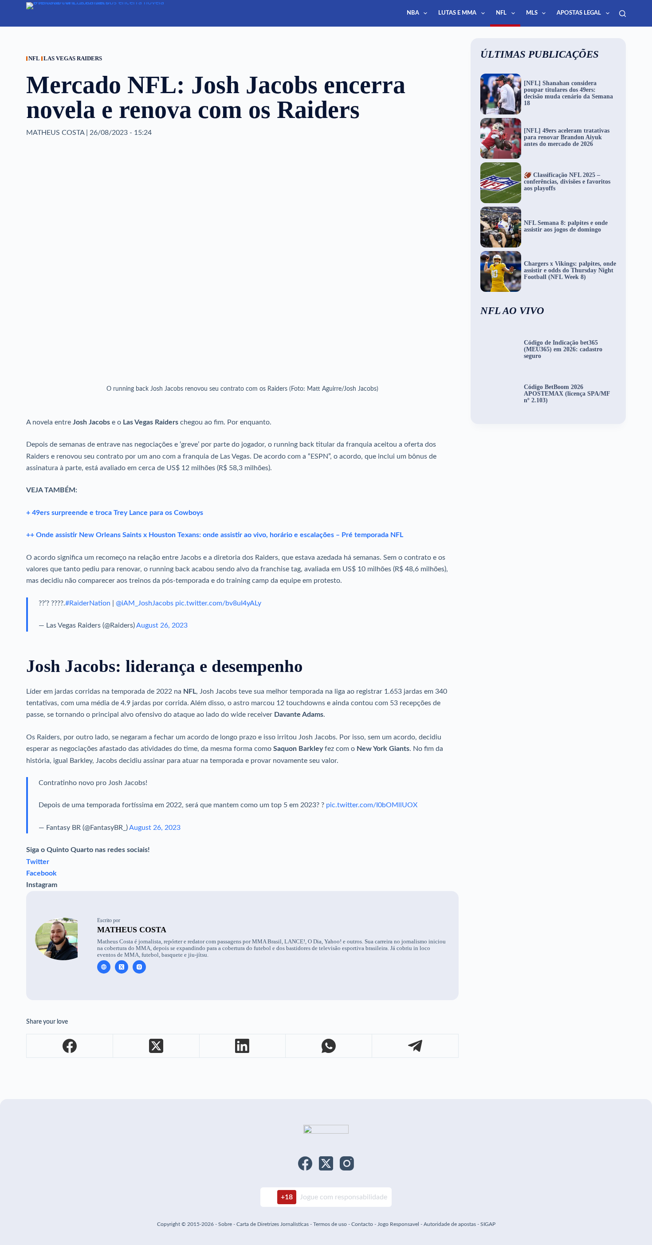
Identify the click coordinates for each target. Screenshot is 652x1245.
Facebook (41, 873)
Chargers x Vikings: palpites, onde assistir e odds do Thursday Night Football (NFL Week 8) (570, 270)
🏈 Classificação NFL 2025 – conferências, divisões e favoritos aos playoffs (567, 182)
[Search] (622, 13)
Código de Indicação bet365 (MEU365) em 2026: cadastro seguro (563, 349)
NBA (413, 13)
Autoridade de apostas (450, 1224)
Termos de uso (330, 1224)
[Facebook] (70, 1046)
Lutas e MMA (457, 13)
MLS (532, 13)
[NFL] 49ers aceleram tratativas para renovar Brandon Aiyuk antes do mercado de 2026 (566, 137)
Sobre (225, 1224)
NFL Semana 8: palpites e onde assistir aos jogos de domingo (566, 226)
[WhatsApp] (329, 1046)
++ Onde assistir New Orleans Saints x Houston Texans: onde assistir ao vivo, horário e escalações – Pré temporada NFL (214, 534)
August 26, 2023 (162, 625)
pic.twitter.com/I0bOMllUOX (371, 805)
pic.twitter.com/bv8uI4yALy (218, 603)
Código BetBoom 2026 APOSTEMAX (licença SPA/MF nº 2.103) (567, 394)
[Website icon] (103, 967)
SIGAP (487, 1224)
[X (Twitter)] (156, 1046)
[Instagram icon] (139, 967)
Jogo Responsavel (398, 1224)
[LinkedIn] (243, 1046)
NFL (501, 13)
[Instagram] (347, 1163)
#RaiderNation (87, 603)
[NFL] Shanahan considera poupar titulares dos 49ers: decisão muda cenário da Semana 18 (568, 93)
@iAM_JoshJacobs (144, 603)
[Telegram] (415, 1046)
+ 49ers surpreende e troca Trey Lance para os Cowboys (114, 512)
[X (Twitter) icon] (121, 967)
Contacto (362, 1224)
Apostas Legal (579, 13)
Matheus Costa (131, 929)
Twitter (37, 861)
